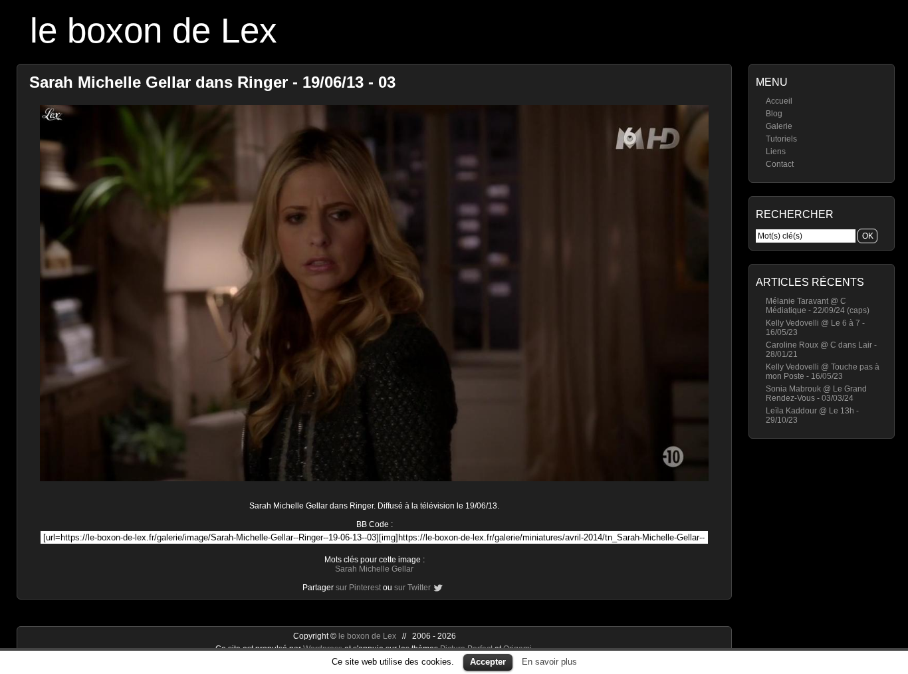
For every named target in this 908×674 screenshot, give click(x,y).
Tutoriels (781, 139)
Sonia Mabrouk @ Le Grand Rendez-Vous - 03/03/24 (816, 393)
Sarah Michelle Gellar (374, 569)
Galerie (779, 126)
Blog (774, 113)
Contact (780, 164)
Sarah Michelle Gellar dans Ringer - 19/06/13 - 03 (212, 82)
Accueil (779, 101)
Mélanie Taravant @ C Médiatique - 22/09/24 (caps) (817, 305)
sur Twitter (412, 587)
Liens (776, 151)
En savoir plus (549, 662)
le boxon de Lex (153, 30)
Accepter (488, 662)
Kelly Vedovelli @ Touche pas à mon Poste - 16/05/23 (822, 371)
